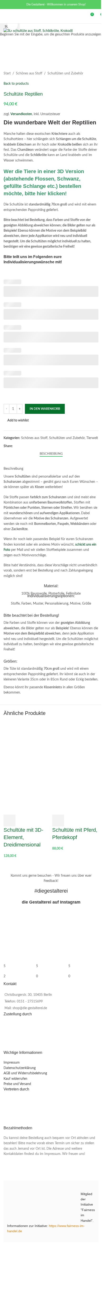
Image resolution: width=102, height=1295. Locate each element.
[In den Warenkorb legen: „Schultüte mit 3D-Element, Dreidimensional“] (9, 820)
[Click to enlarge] (12, 25)
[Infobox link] (51, 590)
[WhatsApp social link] (19, 4)
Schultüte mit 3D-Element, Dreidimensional (23, 837)
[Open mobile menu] (5, 16)
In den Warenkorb (45, 408)
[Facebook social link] (6, 4)
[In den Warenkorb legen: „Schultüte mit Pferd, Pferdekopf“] (58, 820)
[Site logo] (47, 16)
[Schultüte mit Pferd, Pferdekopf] (75, 745)
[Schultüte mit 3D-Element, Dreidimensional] (27, 745)
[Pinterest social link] (12, 4)
